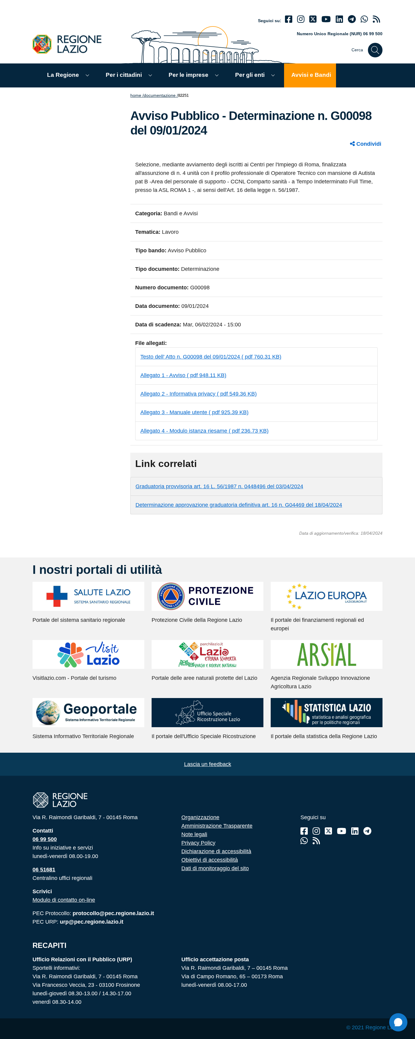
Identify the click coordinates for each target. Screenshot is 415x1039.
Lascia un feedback (207, 764)
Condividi (368, 144)
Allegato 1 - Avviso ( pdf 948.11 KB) (183, 375)
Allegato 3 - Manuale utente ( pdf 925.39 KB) (194, 412)
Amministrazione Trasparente (216, 826)
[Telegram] (367, 831)
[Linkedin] (339, 19)
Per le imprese (188, 75)
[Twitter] (313, 19)
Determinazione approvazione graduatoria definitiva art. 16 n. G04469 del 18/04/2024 (238, 505)
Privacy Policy (198, 843)
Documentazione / (161, 95)
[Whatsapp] (364, 19)
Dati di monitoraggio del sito (215, 868)
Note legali (194, 834)
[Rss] (316, 841)
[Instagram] (300, 19)
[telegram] (352, 19)
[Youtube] (326, 19)
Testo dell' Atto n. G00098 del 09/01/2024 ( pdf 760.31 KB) (210, 357)
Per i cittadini (124, 75)
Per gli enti (250, 75)
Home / (137, 95)
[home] (70, 43)
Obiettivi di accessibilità (209, 860)
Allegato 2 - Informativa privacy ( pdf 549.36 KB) (198, 394)
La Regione (63, 75)
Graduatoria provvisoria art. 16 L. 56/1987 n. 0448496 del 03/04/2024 (219, 486)
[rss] (376, 19)
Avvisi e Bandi (311, 75)
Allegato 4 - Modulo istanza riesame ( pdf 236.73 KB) (204, 431)
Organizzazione (200, 817)
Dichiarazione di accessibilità (216, 851)
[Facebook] (288, 19)
